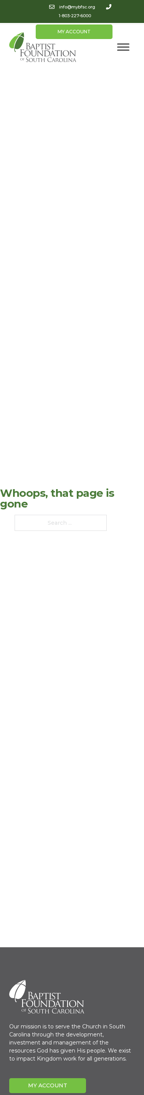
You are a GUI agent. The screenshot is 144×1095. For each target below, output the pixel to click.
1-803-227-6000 (75, 15)
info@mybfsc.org (77, 7)
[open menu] (123, 47)
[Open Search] (119, 29)
